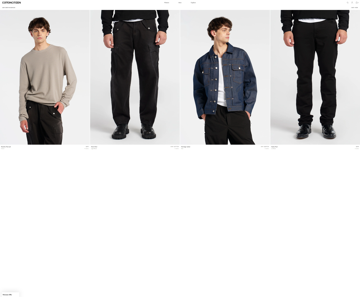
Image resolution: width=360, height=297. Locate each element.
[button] (10, 294)
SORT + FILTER (354, 7)
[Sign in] (352, 2)
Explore (193, 3)
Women (166, 3)
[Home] (11, 3)
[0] (357, 3)
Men (180, 3)
